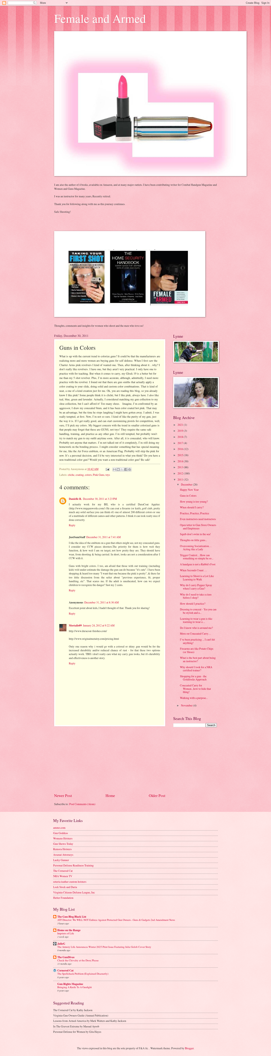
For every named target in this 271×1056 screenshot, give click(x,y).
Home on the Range (69, 930)
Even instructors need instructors (198, 519)
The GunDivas (65, 957)
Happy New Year (189, 489)
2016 (181, 449)
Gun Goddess (60, 833)
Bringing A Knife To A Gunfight (74, 987)
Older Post (157, 795)
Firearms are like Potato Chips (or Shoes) (196, 650)
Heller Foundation (63, 898)
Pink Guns (98, 475)
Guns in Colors (188, 495)
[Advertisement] (109, 759)
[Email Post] (107, 469)
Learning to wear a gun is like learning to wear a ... (196, 620)
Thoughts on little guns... (193, 540)
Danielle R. (75, 499)
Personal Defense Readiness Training (73, 865)
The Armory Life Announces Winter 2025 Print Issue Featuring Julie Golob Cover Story (104, 947)
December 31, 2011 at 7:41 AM (103, 537)
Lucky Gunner (61, 860)
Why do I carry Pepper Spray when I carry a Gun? (196, 586)
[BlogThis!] (118, 469)
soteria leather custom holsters (69, 882)
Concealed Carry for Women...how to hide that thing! (195, 688)
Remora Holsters (62, 849)
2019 (181, 431)
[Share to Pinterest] (130, 469)
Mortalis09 (75, 625)
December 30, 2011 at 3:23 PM (100, 499)
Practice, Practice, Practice (194, 513)
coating (80, 475)
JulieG (61, 944)
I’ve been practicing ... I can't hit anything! (197, 641)
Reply (72, 525)
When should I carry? (192, 507)
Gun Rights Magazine (70, 984)
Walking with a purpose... (194, 698)
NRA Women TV (62, 876)
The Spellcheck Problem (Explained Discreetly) (82, 973)
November (187, 705)
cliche (71, 475)
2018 (181, 437)
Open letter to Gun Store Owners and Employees (198, 526)
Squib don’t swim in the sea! (195, 534)
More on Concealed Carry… (195, 633)
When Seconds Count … (193, 570)
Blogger (189, 1048)
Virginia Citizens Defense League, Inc (74, 892)
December (187, 484)
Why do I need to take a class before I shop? (195, 596)
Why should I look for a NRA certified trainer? (196, 668)
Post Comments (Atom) (82, 804)
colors (88, 475)
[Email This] (114, 469)
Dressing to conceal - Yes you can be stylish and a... (198, 611)
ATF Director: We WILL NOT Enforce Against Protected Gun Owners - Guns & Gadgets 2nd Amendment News (116, 920)
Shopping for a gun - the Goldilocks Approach (193, 677)
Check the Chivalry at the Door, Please (78, 960)
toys (108, 475)
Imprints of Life (65, 933)
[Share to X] (122, 469)
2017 (181, 443)
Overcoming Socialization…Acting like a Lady (196, 547)
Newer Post (63, 795)
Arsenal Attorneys (63, 855)
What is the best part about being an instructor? (198, 659)
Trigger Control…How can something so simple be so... (196, 556)
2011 (181, 479)
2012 (181, 473)
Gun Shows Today (63, 844)
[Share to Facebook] (126, 469)
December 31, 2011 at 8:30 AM (101, 602)
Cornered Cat (65, 970)
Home (110, 795)
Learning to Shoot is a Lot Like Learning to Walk (197, 577)
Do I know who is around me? (196, 628)
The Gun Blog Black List (71, 917)
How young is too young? (194, 501)
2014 (181, 461)
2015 (181, 455)
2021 (181, 425)
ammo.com (59, 828)
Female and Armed (100, 18)
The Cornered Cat (63, 871)
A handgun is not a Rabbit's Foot (197, 564)
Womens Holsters (62, 838)
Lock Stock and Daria (65, 887)
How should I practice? (192, 603)
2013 (181, 467)
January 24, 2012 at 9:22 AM (98, 625)
